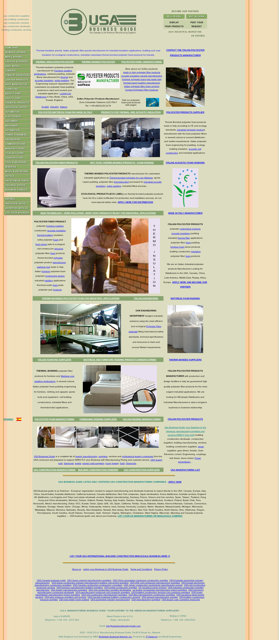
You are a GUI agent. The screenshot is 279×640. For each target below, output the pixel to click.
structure (58, 248)
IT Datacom (151, 636)
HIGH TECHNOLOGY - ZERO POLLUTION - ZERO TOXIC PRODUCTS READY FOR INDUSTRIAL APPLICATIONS (98, 213)
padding (48, 280)
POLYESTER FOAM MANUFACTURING (54, 419)
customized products (190, 229)
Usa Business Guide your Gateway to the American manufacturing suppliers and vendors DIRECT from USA (185, 431)
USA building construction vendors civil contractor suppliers (160, 592)
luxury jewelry (112, 463)
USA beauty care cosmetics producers (181, 599)
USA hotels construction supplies (120, 587)
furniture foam (177, 247)
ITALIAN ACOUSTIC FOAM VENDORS (185, 162)
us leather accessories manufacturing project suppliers (160, 590)
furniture (46, 271)
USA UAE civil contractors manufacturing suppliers (155, 583)
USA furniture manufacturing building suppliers (79, 587)
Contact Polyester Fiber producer (141, 90)
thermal (64, 77)
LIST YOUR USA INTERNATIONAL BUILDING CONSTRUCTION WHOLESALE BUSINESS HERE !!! (120, 556)
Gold (122, 463)
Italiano (63, 107)
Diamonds (131, 463)
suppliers (103, 456)
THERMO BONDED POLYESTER (98, 62)
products (57, 289)
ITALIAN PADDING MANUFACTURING (142, 419)
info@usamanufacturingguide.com (123, 626)
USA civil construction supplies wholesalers (109, 590)
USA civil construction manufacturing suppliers (104, 595)
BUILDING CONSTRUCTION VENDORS (98, 470)
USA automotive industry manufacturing (110, 599)
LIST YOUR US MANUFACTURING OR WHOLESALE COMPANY (150, 516)
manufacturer (59, 262)
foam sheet (41, 244)
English (45, 107)
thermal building (45, 235)
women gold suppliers (93, 463)
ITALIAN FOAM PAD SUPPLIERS (54, 360)
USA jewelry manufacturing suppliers (69, 590)
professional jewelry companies (137, 456)
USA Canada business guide (51, 580)
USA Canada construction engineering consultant (97, 585)
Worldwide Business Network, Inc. (116, 636)
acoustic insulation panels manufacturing (141, 76)
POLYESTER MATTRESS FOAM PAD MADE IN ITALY (65, 112)
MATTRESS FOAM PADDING (185, 298)
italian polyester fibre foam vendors (141, 86)
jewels (78, 463)
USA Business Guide (44, 456)
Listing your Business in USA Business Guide (105, 569)
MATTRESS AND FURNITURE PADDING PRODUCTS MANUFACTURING (119, 360)
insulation (196, 251)
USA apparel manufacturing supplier (160, 597)
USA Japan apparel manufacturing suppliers (89, 580)
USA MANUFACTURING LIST (185, 470)
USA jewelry (156, 460)
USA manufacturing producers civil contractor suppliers (102, 592)
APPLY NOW (174, 482)
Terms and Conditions (141, 569)
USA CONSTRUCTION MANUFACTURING (55, 470)
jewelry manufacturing (86, 456)
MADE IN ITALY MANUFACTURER (185, 213)
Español (54, 107)
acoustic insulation (44, 80)
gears (201, 446)
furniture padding (55, 226)
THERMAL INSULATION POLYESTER (55, 62)
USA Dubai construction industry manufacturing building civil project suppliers (90, 583)
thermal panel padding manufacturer (141, 83)
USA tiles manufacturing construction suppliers (152, 595)
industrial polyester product (190, 130)
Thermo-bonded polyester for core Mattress (131, 178)
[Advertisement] (120, 537)
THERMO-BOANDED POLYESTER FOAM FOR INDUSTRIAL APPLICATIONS (80, 298)
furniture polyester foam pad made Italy (142, 79)
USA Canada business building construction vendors (114, 597)
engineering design (55, 276)
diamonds (69, 463)
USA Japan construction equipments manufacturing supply (153, 585)
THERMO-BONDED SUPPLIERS (185, 360)
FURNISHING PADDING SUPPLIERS (98, 419)
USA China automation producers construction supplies (140, 580)
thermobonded (121, 182)
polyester (58, 258)
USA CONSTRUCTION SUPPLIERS (142, 470)
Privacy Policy (161, 569)
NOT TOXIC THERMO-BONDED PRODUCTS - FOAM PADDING (122, 162)
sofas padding (62, 80)
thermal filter (184, 238)
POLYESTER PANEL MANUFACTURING (141, 62)
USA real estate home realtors (74, 599)
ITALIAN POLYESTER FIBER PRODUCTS (57, 162)
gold (60, 463)
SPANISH (8, 419)
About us (76, 569)
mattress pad (43, 267)
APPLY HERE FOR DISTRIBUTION (135, 202)
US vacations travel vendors (152, 587)
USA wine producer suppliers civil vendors (65, 597)
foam (55, 239)
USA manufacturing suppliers (145, 599)
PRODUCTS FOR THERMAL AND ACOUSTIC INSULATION (131, 112)
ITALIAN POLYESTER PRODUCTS (185, 419)
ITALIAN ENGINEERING (146, 298)
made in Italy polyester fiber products (141, 72)
